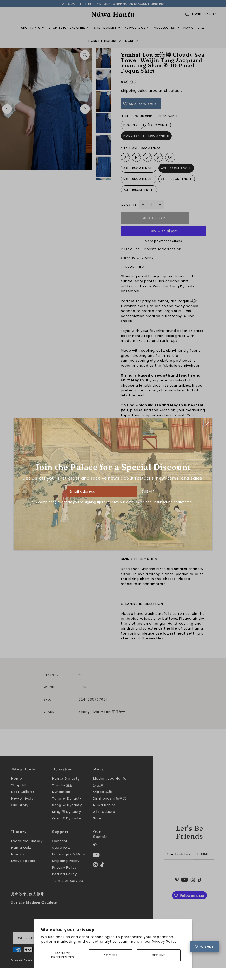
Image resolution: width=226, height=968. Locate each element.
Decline (159, 955)
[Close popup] (207, 423)
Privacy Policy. (164, 941)
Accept (111, 955)
